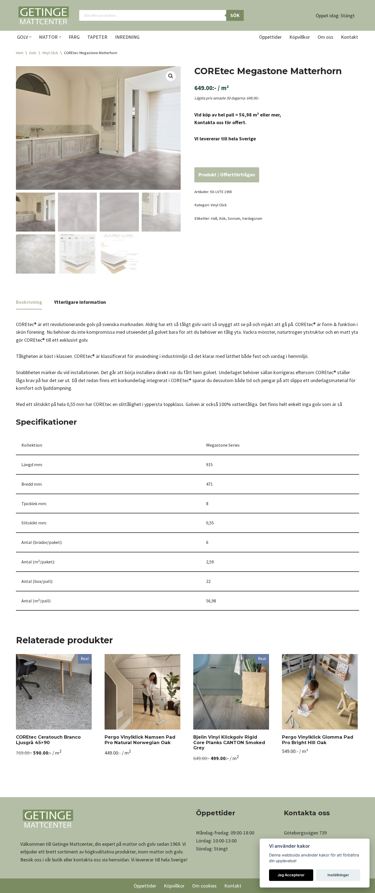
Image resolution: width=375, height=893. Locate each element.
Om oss (325, 37)
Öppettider (270, 37)
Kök (222, 218)
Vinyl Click (50, 52)
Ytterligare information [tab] (80, 302)
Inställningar (338, 875)
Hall (214, 218)
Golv (33, 52)
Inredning (127, 37)
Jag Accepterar (291, 875)
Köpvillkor (299, 37)
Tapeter (97, 37)
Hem (19, 52)
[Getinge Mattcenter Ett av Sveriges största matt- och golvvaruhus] (43, 15)
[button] (30, 37)
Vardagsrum (252, 218)
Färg (74, 37)
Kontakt (349, 37)
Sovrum (234, 218)
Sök (235, 15)
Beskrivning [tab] (29, 302)
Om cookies (204, 886)
